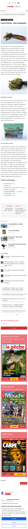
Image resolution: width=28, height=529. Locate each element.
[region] (14, 516)
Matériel (10, 19)
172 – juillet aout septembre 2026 (14, 270)
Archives (22, 379)
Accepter (14, 518)
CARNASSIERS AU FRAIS (15, 224)
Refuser (14, 526)
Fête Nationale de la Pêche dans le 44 (14, 311)
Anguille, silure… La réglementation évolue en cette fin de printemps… (13, 305)
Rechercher (3, 480)
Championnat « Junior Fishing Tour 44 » (14, 294)
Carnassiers (4, 19)
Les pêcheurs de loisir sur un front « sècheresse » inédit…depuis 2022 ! (13, 288)
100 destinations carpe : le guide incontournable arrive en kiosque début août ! (14, 263)
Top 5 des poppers (13, 230)
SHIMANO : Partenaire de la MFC (14, 256)
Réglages (14, 522)
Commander (20, 474)
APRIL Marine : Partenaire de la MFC (15, 275)
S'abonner (14, 379)
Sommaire (6, 379)
